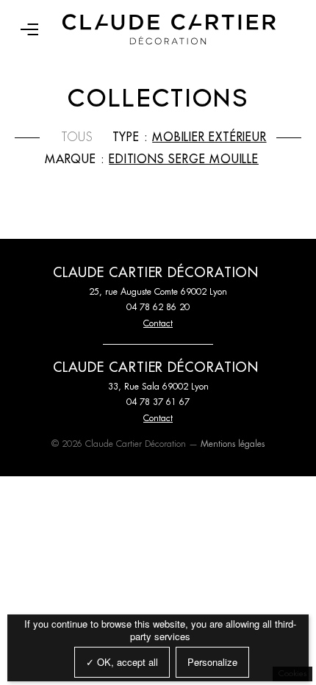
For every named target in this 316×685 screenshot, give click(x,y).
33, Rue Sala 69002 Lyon (158, 386)
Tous (77, 137)
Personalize (212, 662)
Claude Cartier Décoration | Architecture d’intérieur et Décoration (169, 29)
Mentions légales (233, 444)
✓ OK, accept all (122, 662)
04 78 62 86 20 (158, 307)
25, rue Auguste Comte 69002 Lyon (158, 291)
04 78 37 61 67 (158, 402)
